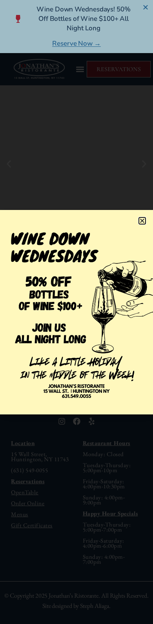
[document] (76, 312)
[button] (142, 221)
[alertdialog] (76, 26)
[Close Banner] (145, 7)
